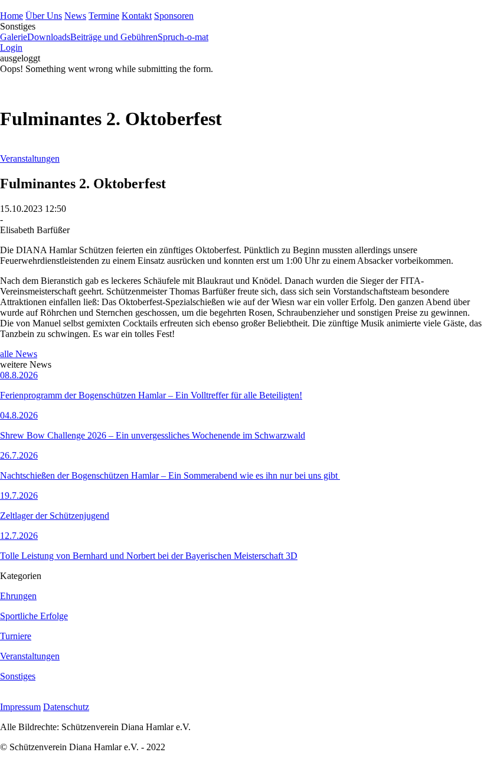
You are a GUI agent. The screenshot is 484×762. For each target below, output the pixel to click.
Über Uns (43, 16)
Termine (104, 16)
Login (11, 47)
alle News (18, 354)
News (75, 16)
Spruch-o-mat (183, 37)
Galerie (13, 37)
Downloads (48, 37)
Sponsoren (174, 16)
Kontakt (137, 16)
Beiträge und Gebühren (114, 37)
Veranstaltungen (30, 158)
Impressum (20, 707)
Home (11, 16)
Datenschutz (66, 707)
